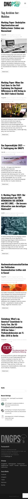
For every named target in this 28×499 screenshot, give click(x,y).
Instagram (3, 477)
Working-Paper (16, 36)
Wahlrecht (7, 215)
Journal (2, 99)
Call (6, 152)
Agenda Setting (20, 276)
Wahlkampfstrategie (10, 282)
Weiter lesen (5, 71)
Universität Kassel (16, 280)
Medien (15, 278)
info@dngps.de (8, 456)
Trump (2, 341)
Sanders (24, 339)
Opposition (13, 213)
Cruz (21, 339)
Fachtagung (7, 154)
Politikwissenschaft (5, 36)
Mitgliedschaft (5, 465)
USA (5, 341)
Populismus (22, 99)
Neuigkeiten (12, 35)
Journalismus (4, 278)
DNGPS (8, 35)
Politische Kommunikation (6, 280)
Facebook (3, 474)
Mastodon (3, 482)
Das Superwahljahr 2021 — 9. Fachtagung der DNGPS (13, 147)
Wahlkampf (3, 282)
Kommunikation (10, 278)
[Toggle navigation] (25, 3)
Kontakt (17, 465)
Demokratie (18, 35)
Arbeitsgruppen (12, 463)
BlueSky (3, 485)
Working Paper (21, 463)
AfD (17, 97)
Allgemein (8, 97)
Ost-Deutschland (8, 99)
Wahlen (11, 36)
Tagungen (19, 152)
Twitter (3, 479)
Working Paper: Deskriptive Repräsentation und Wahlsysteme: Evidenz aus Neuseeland (13, 26)
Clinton (18, 339)
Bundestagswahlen (22, 97)
